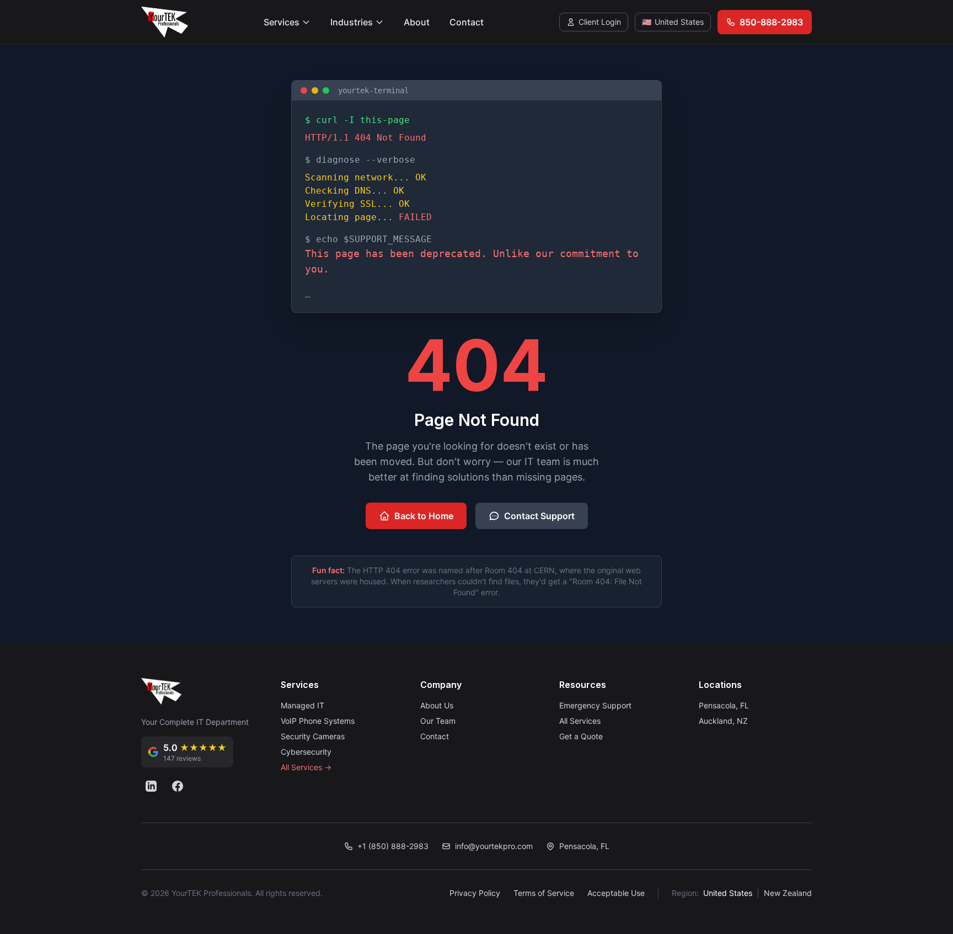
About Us (436, 705)
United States (727, 893)
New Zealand (788, 893)
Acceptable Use (616, 893)
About (417, 22)
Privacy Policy (474, 893)
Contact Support (539, 515)
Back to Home (423, 515)
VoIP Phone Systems (318, 720)
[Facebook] (178, 786)
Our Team (438, 720)
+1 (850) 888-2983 (393, 846)
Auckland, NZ (723, 720)
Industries (351, 22)
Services (281, 22)
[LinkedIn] (151, 786)
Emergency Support (595, 705)
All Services (580, 720)
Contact (466, 22)
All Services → (306, 767)
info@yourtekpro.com (494, 846)
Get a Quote (581, 736)
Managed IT (302, 705)
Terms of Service (543, 893)
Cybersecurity (306, 751)
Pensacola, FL (724, 705)
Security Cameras (313, 736)
